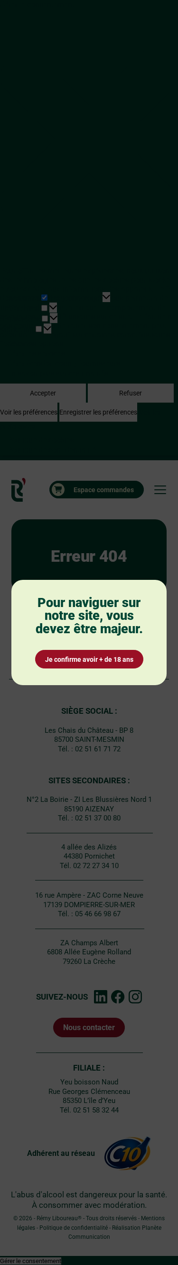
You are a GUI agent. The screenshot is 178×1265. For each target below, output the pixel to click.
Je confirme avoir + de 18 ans (89, 659)
